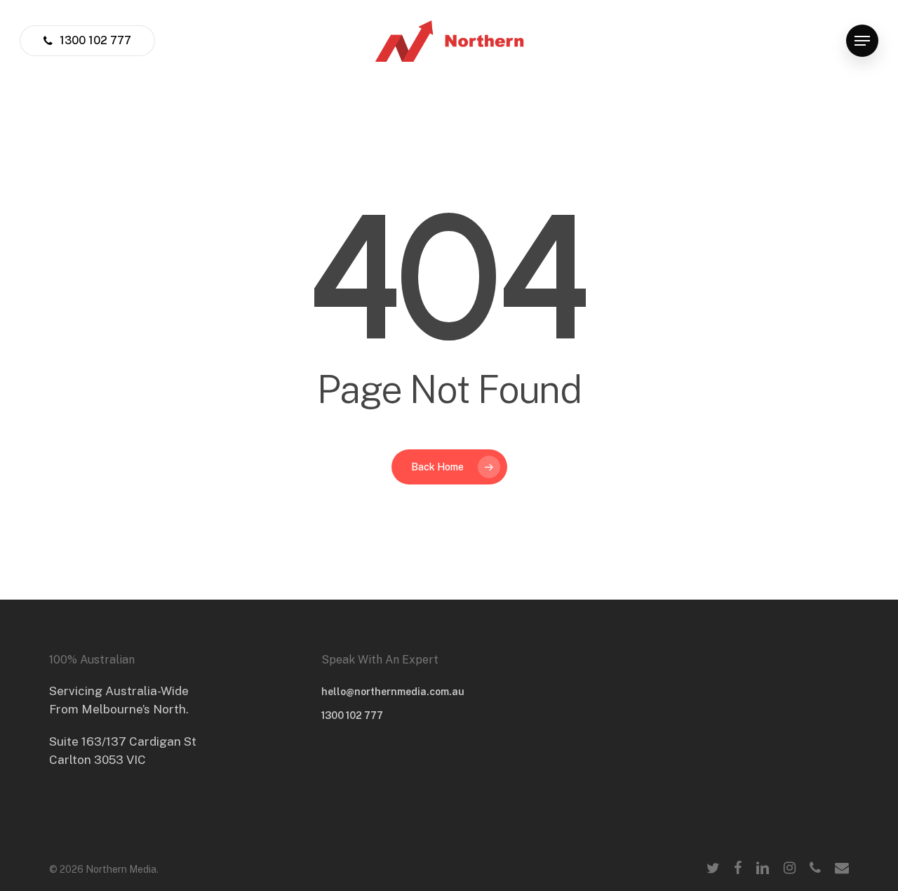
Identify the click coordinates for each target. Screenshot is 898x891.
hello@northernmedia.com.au (392, 691)
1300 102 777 (352, 715)
